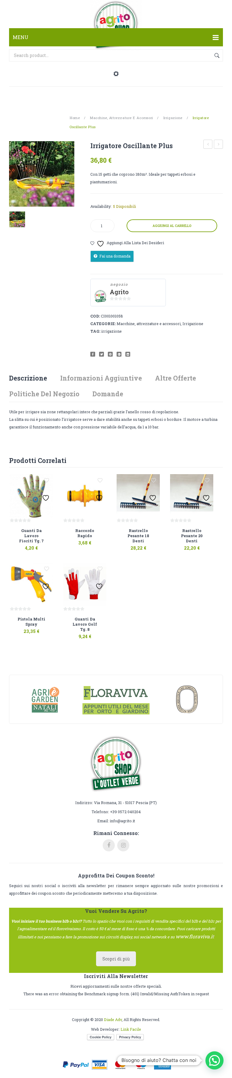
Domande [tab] (107, 393)
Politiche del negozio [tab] (44, 393)
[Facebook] (92, 354)
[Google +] (119, 354)
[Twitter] (101, 354)
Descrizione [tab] (28, 378)
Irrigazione (172, 117)
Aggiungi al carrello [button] (24, 544)
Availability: (100, 206)
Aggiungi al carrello (172, 226)
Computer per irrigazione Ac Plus (218, 145)
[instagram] (123, 845)
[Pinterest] (110, 354)
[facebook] (109, 845)
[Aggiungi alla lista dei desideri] (46, 480)
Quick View (37, 544)
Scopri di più (116, 959)
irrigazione (111, 331)
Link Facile (131, 1029)
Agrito (119, 292)
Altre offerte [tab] (175, 378)
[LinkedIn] (127, 354)
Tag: (95, 331)
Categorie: (103, 323)
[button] (214, 1060)
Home (74, 117)
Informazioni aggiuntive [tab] (101, 378)
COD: (95, 316)
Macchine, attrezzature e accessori (121, 117)
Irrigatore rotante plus (208, 145)
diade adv (113, 1019)
